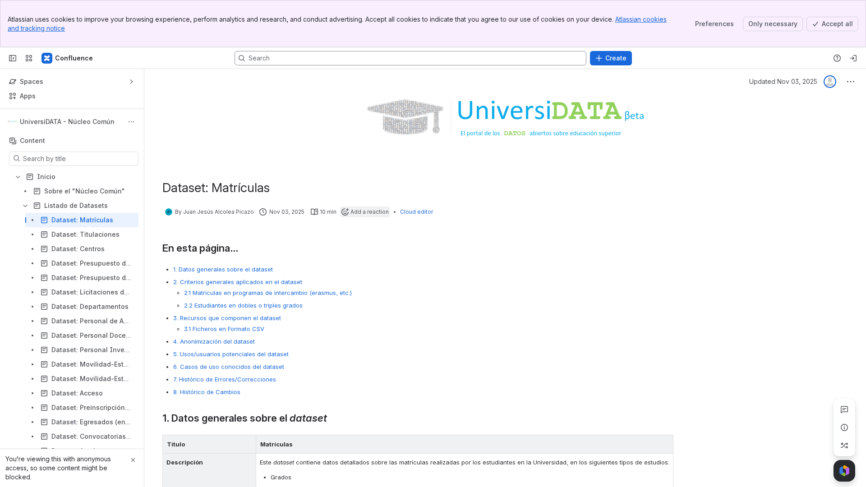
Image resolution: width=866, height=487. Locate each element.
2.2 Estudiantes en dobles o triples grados (243, 305)
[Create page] (844, 445)
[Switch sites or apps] (29, 58)
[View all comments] (844, 409)
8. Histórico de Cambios (206, 391)
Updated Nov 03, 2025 (783, 81)
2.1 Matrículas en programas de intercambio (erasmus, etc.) (268, 292)
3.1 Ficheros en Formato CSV (224, 328)
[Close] (133, 460)
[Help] (837, 58)
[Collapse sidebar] (12, 58)
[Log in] (853, 58)
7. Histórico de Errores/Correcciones (224, 379)
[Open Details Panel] (844, 427)
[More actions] (131, 121)
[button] (246, 444)
